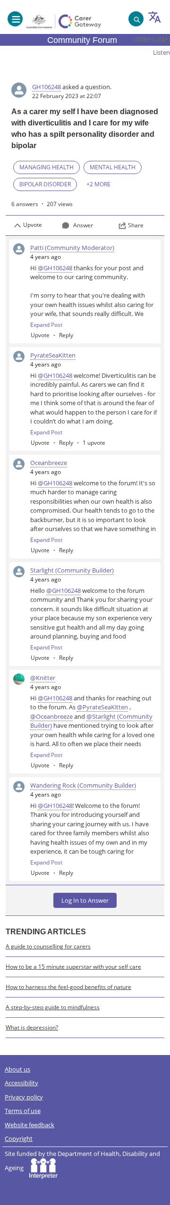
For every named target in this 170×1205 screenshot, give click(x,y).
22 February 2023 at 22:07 (66, 96)
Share (136, 225)
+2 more (98, 184)
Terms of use (23, 1110)
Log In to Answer (85, 900)
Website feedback (29, 1125)
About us (17, 1069)
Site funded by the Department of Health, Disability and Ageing (82, 1160)
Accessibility (21, 1083)
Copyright (19, 1138)
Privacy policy (24, 1097)
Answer (83, 225)
